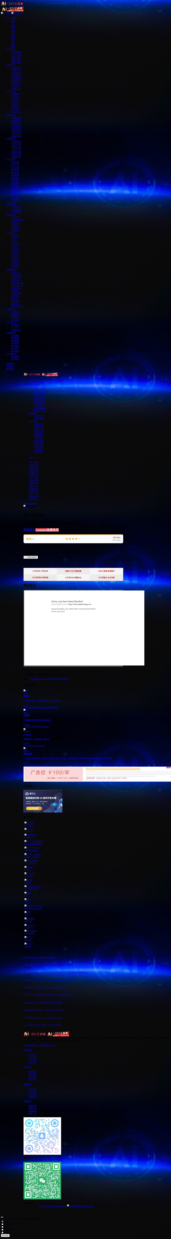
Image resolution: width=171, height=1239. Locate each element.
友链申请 (28, 1045)
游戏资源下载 (52, 707)
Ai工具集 (42, 1206)
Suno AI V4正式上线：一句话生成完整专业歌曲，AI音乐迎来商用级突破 (55, 973)
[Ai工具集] (41, 375)
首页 (26, 503)
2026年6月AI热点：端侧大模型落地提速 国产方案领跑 (47, 965)
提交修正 (8, 1233)
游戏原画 (30, 707)
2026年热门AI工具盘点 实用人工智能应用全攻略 (45, 987)
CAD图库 (44, 765)
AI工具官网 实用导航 (40, 577)
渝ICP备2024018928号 (56, 1206)
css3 (28, 746)
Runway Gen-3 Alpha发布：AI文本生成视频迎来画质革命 (48, 980)
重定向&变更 (10, 1224)
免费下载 (37, 727)
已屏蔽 (7, 1227)
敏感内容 (8, 1230)
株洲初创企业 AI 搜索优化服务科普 (39, 957)
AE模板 (41, 679)
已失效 (7, 1221)
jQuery (32, 746)
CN (46, 679)
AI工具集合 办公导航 (106, 577)
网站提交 (36, 1045)
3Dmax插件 (28, 765)
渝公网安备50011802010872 (81, 1206)
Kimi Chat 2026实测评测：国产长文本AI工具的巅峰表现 (48, 995)
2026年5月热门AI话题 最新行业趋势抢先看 (42, 1003)
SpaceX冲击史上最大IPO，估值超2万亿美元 (43, 1017)
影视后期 (45, 727)
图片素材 (53, 679)
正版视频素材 (63, 679)
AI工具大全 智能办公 (73, 577)
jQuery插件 (40, 746)
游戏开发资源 (40, 707)
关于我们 (52, 1045)
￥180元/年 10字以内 (40, 571)
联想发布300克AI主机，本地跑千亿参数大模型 (44, 1010)
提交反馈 (5, 1235)
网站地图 (44, 1045)
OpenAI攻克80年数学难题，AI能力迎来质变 (43, 1025)
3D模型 (27, 727)
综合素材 (32, 503)
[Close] (2, 1217)
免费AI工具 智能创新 (73, 571)
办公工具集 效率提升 (106, 571)
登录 (31, 457)
